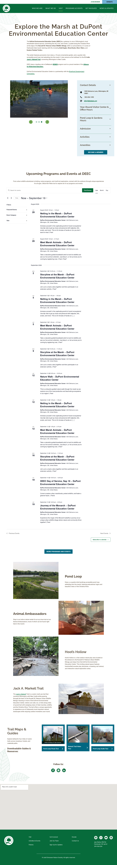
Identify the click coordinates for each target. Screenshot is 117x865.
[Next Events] (11, 198)
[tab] (36, 122)
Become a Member (95, 152)
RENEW (55, 64)
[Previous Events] (8, 198)
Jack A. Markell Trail (34, 59)
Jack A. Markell (21, 694)
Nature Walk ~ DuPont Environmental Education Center (59, 378)
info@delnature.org (90, 101)
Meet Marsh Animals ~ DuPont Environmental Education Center (57, 244)
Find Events (87, 190)
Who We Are (37, 8)
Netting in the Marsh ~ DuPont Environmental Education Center (57, 215)
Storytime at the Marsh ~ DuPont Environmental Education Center (57, 276)
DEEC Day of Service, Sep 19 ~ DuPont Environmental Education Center (60, 482)
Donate (110, 2)
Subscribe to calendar (99, 539)
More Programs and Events (58, 552)
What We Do (50, 8)
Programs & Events (74, 8)
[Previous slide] (31, 122)
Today (16, 198)
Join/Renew (95, 2)
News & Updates (107, 8)
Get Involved (91, 8)
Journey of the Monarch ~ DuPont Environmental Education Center (58, 507)
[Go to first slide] (47, 122)
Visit (61, 8)
